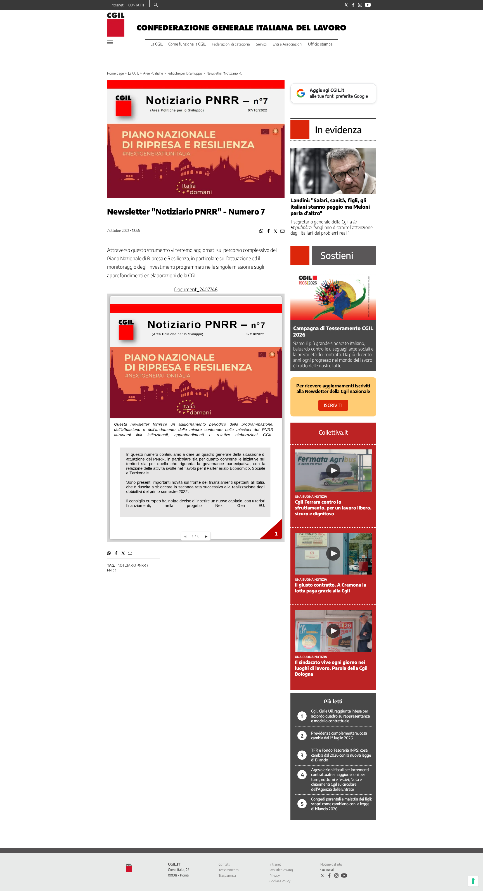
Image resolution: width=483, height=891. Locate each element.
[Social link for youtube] (368, 5)
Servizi (261, 44)
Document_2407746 (195, 289)
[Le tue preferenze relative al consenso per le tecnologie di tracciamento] (473, 881)
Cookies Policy (279, 881)
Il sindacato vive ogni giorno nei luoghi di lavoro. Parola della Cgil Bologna (331, 668)
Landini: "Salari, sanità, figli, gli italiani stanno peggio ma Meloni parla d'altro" (330, 206)
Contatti (224, 864)
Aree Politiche (153, 73)
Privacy (274, 875)
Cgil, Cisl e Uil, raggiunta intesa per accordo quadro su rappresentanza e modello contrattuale (340, 716)
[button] (261, 231)
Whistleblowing (281, 870)
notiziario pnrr (132, 565)
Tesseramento (229, 870)
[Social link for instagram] (360, 5)
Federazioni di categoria (231, 44)
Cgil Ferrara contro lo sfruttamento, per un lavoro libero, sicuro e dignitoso (333, 507)
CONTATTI (136, 5)
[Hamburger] (110, 42)
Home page (115, 73)
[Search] (156, 5)
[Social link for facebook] (353, 5)
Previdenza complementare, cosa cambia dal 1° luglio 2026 (339, 735)
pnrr (111, 570)
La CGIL (133, 73)
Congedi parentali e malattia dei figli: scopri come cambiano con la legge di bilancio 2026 (341, 804)
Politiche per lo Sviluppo (184, 73)
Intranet (117, 5)
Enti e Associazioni (287, 44)
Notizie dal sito (331, 864)
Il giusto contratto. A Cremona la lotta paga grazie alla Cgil (330, 588)
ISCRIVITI (333, 405)
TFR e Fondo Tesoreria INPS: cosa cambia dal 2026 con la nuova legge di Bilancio (341, 755)
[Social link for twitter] (346, 5)
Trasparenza (227, 875)
